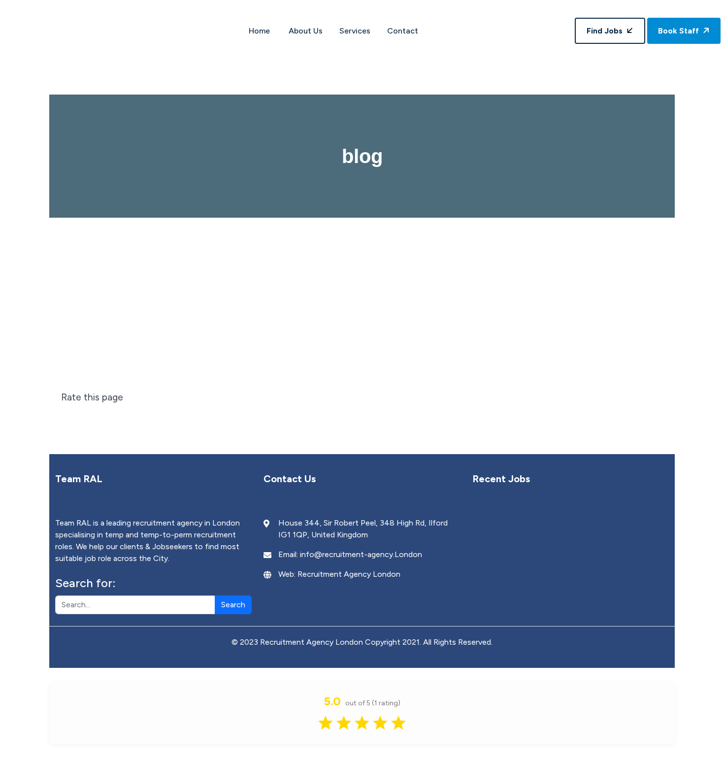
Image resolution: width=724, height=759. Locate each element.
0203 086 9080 (178, 5)
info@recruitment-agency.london (293, 5)
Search (233, 604)
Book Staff (679, 30)
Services (354, 30)
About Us (306, 30)
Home (260, 30)
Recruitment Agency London (348, 574)
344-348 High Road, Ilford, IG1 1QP (441, 5)
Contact (402, 30)
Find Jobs (606, 30)
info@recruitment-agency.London (361, 554)
